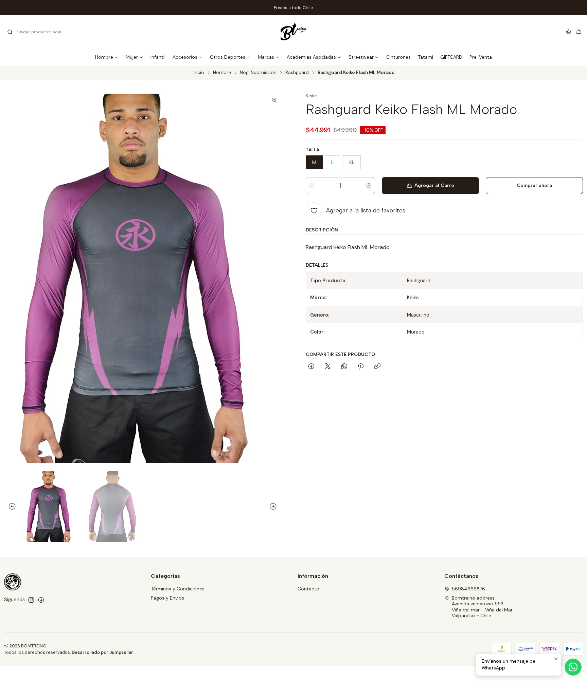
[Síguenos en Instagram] (31, 600)
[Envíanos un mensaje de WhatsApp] (573, 667)
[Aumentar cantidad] (369, 185)
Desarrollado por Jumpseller (102, 652)
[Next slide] (276, 506)
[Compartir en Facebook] (311, 367)
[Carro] (579, 32)
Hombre (222, 72)
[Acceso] (568, 32)
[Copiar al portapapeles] (377, 367)
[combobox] (41, 32)
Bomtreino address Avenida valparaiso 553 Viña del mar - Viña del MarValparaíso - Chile (482, 607)
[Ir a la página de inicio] (294, 31)
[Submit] (10, 32)
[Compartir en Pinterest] (361, 367)
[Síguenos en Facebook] (41, 600)
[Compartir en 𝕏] (328, 367)
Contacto (308, 589)
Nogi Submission (258, 72)
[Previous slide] (9, 506)
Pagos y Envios (167, 598)
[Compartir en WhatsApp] (344, 367)
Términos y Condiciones (177, 589)
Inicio (198, 72)
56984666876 (468, 589)
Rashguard (297, 72)
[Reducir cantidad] (312, 185)
